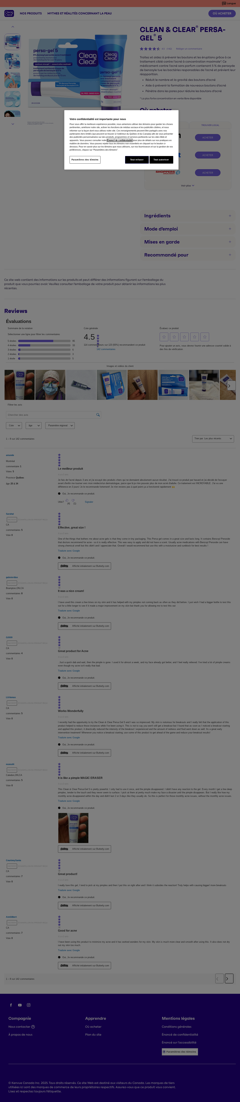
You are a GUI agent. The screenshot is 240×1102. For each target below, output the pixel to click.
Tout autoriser (161, 159)
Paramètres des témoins (85, 159)
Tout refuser (137, 159)
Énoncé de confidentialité (119, 140)
